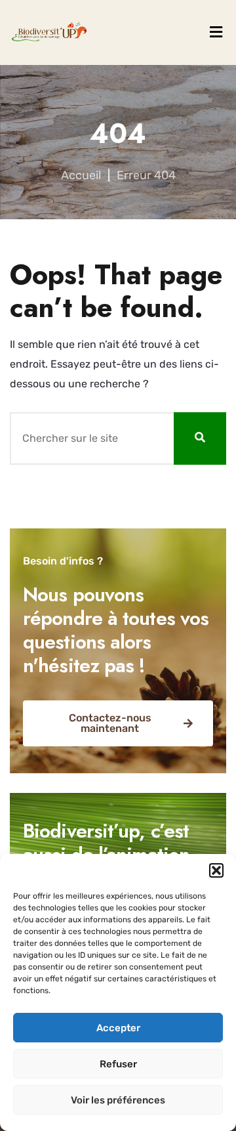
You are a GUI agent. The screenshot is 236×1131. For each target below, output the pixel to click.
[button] (216, 870)
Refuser (118, 1064)
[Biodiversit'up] (49, 32)
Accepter (118, 1028)
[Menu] (216, 32)
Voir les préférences (118, 1100)
